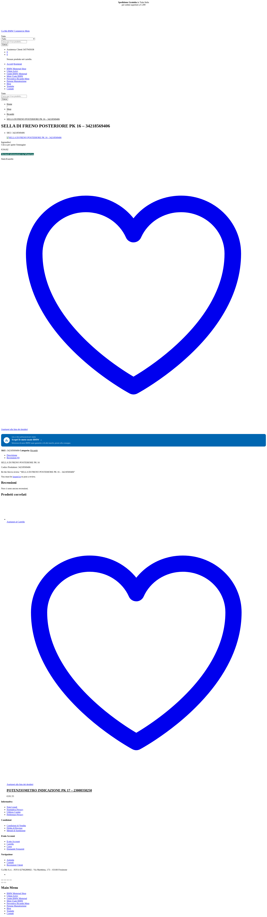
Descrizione (12, 455)
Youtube (10, 86)
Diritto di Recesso (14, 828)
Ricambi (34, 450)
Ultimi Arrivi (12, 71)
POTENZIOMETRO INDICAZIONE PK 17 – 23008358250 (49, 790)
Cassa (9, 846)
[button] (16, 522)
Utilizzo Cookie (14, 812)
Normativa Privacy (15, 809)
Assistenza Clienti (14, 49)
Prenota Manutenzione (16, 81)
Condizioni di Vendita (16, 825)
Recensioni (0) (13, 458)
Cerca (4, 45)
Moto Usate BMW (15, 76)
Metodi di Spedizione (16, 830)
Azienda (10, 860)
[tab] (136, 455)
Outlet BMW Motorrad (17, 74)
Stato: (3, 159)
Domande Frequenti (15, 849)
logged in (17, 476)
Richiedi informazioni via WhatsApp (18, 154)
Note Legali (12, 807)
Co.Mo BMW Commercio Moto (15, 31)
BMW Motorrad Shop (16, 69)
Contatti (10, 89)
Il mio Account (13, 841)
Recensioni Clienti (15, 865)
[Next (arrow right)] (5, 882)
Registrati (17, 64)
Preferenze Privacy (15, 814)
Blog (9, 84)
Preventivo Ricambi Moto (18, 79)
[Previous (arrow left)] (2, 882)
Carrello (10, 844)
